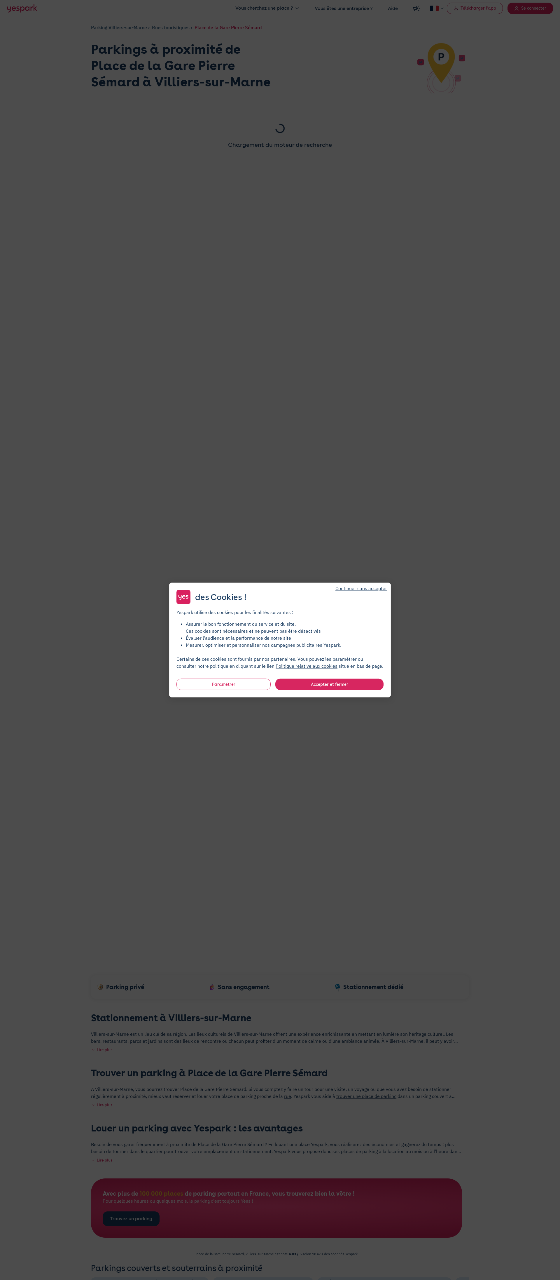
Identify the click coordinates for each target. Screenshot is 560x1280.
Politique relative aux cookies (306, 666)
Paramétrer (223, 684)
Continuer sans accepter (361, 588)
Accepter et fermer (329, 684)
